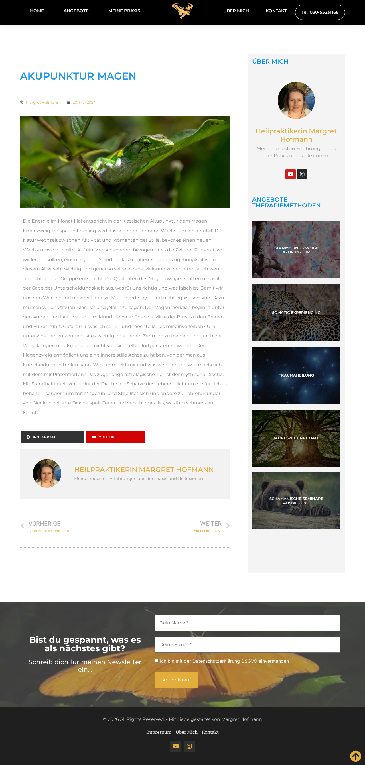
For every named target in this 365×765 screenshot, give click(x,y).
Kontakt (210, 732)
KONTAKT (276, 10)
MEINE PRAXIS (124, 10)
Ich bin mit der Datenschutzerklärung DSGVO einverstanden (224, 661)
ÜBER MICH (236, 10)
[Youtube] (290, 174)
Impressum (158, 732)
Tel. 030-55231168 (320, 12)
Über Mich (187, 732)
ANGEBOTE (76, 10)
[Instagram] (302, 174)
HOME (37, 10)
